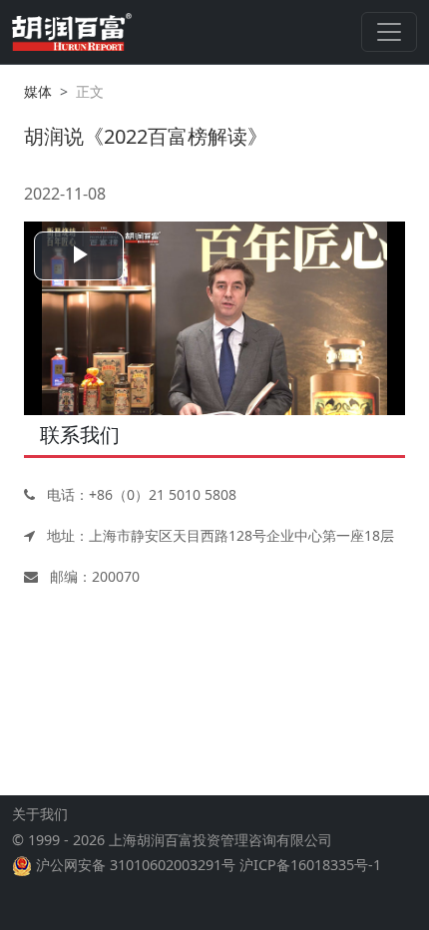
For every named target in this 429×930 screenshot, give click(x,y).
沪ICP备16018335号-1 (310, 864)
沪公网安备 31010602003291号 (135, 864)
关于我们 (40, 813)
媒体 (38, 91)
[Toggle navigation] (389, 32)
